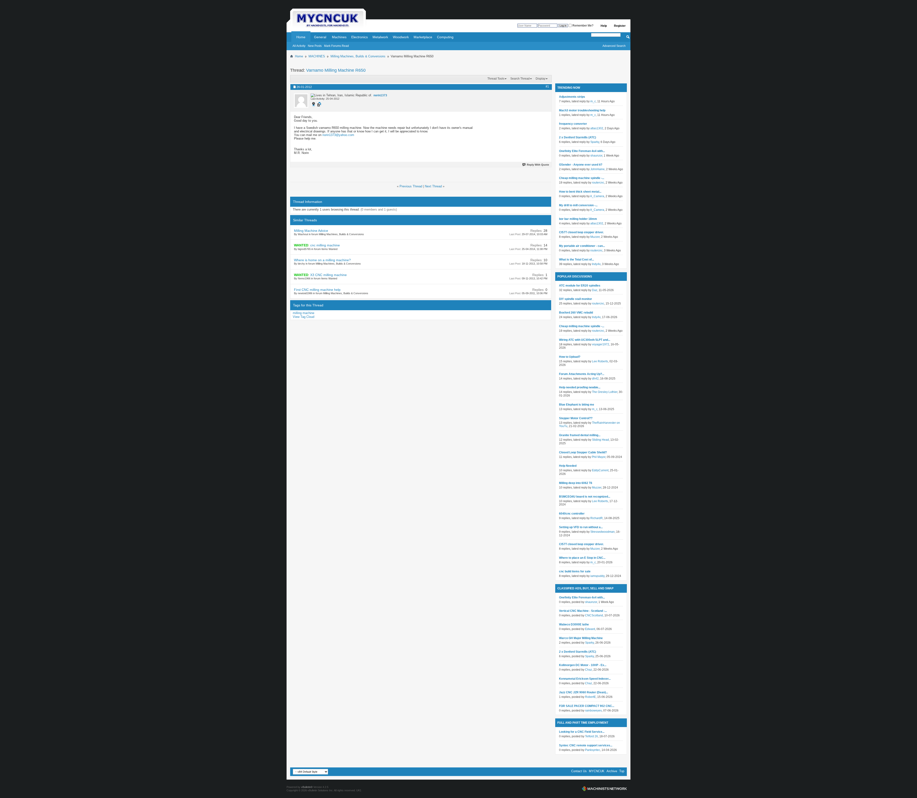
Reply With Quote (538, 164)
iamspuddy (597, 576)
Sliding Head (600, 439)
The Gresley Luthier (604, 392)
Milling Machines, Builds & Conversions (358, 56)
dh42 (595, 378)
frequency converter (573, 123)
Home (300, 37)
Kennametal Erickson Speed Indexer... (585, 678)
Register (620, 25)
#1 (547, 86)
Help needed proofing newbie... (579, 387)
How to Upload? (569, 356)
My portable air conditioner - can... (582, 246)
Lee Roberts (600, 361)
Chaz (588, 669)
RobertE (590, 697)
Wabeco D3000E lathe (574, 624)
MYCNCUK (596, 771)
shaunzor (596, 155)
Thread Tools (495, 78)
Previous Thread (411, 186)
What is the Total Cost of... (576, 259)
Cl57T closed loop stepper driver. (581, 232)
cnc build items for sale (575, 571)
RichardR (596, 518)
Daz (594, 290)
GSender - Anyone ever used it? (580, 164)
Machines (339, 37)
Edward (590, 629)
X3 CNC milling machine (328, 275)
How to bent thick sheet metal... (580, 191)
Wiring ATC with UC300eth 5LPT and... (584, 340)
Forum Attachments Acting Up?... (581, 374)
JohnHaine (597, 169)
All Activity (299, 46)
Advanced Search (614, 46)
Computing (445, 37)
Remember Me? (582, 25)
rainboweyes (593, 710)
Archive (612, 771)
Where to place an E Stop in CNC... (582, 557)
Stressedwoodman (602, 531)
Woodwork (401, 37)
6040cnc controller (572, 513)
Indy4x (596, 264)
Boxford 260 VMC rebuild (576, 312)
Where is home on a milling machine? (322, 260)
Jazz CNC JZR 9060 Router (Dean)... (583, 692)
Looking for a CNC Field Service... (581, 731)
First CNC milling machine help (317, 290)
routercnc (598, 182)
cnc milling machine (325, 245)
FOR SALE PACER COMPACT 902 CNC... (586, 706)
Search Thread (520, 78)
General (320, 37)
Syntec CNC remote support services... (585, 745)
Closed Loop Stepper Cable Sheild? (583, 452)
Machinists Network (604, 788)
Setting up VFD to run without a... (581, 527)
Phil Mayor (598, 457)
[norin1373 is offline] (301, 100)
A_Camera (597, 196)
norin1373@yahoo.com (338, 135)
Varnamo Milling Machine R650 (336, 70)
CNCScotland (594, 615)
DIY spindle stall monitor (575, 299)
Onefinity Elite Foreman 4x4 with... (582, 151)
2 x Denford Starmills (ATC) (577, 137)
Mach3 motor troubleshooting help (582, 110)
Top (621, 771)
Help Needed (567, 465)
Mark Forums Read (336, 46)
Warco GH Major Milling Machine (581, 638)
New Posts (315, 46)
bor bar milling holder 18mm (578, 219)
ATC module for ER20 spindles (579, 285)
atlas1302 (596, 128)
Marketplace (423, 37)
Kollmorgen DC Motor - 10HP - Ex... (582, 665)
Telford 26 (591, 736)
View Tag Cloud (303, 317)
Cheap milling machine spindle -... (581, 178)
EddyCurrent (600, 470)
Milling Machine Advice (311, 231)
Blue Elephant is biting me (576, 404)
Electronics (359, 37)
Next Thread (433, 186)
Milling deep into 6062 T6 (575, 483)
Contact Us (579, 771)
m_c (593, 101)
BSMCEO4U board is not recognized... (584, 496)
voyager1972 (600, 344)
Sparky (594, 142)
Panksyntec (592, 750)
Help (604, 25)
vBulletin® (307, 787)
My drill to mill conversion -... (578, 205)
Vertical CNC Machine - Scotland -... (583, 611)
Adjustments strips (572, 96)
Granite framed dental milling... (579, 435)
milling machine (303, 313)
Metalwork (380, 37)
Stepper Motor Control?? (575, 418)
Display (540, 78)
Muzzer (595, 237)
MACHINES (317, 56)
